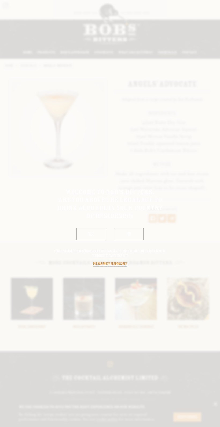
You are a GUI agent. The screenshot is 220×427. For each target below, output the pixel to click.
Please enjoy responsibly (110, 264)
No (128, 234)
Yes (91, 234)
